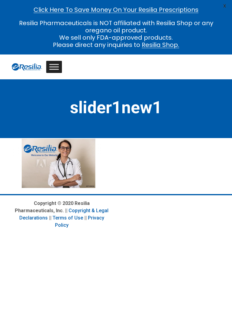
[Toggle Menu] (54, 67)
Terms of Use (68, 218)
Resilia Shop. (160, 45)
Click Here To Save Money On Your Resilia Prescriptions (116, 9)
